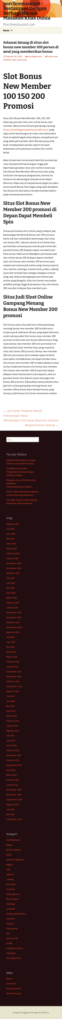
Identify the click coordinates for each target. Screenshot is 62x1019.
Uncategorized (35, 56)
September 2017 (14, 819)
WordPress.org (13, 993)
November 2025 (13, 568)
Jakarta (10, 874)
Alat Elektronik (13, 839)
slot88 (9, 943)
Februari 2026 (12, 553)
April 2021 (11, 770)
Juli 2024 (10, 637)
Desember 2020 (13, 789)
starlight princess (14, 948)
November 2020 (13, 794)
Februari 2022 (12, 750)
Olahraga (10, 903)
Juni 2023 (10, 701)
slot (14, 59)
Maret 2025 (11, 597)
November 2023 (13, 676)
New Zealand (12, 899)
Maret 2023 (11, 715)
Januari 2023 (12, 725)
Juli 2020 (10, 809)
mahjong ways (13, 894)
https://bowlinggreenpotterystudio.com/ (25, 129)
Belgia (9, 844)
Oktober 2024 (12, 622)
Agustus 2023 (12, 691)
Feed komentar (13, 988)
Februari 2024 (12, 661)
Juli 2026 (10, 528)
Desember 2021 (13, 755)
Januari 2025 (12, 607)
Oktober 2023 (12, 681)
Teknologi (11, 953)
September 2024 (14, 627)
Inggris (9, 864)
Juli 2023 (10, 696)
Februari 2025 (12, 602)
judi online (11, 884)
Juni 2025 (10, 583)
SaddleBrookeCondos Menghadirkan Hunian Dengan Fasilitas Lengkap (20, 472)
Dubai (9, 854)
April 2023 (11, 711)
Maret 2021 (11, 774)
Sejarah (10, 923)
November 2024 (13, 617)
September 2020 (14, 799)
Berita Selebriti (13, 849)
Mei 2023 (10, 706)
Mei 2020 (10, 814)
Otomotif (10, 908)
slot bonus (22, 59)
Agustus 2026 (12, 523)
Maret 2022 (11, 745)
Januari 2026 (12, 558)
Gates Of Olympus (15, 859)
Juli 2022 (10, 735)
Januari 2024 (12, 666)
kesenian (10, 889)
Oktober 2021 (12, 760)
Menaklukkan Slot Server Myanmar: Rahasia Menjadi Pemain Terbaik (31, 422)
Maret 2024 (11, 656)
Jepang (10, 879)
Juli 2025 (10, 578)
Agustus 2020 (12, 804)
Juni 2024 (10, 642)
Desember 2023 (13, 671)
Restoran (10, 918)
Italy (8, 869)
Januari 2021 (12, 784)
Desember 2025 (13, 563)
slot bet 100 (12, 938)
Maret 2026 (11, 548)
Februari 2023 (12, 720)
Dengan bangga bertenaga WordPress (31, 1012)
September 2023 (14, 686)
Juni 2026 (10, 533)
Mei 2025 (10, 587)
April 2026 (11, 543)
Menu (6, 30)
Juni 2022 (10, 740)
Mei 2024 (10, 647)
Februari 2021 (12, 779)
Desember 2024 (13, 612)
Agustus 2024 (12, 632)
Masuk (9, 978)
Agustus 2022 (12, 730)
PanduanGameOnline (16, 913)
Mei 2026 (10, 538)
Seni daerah (12, 928)
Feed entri (11, 983)
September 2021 (14, 765)
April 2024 (11, 651)
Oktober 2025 (12, 573)
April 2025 (11, 592)
